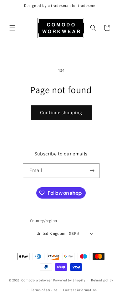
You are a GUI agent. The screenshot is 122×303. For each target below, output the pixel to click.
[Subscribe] (92, 170)
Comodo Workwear (37, 280)
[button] (12, 28)
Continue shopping (61, 112)
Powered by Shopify (69, 280)
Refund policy (102, 280)
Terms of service (44, 290)
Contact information (80, 290)
